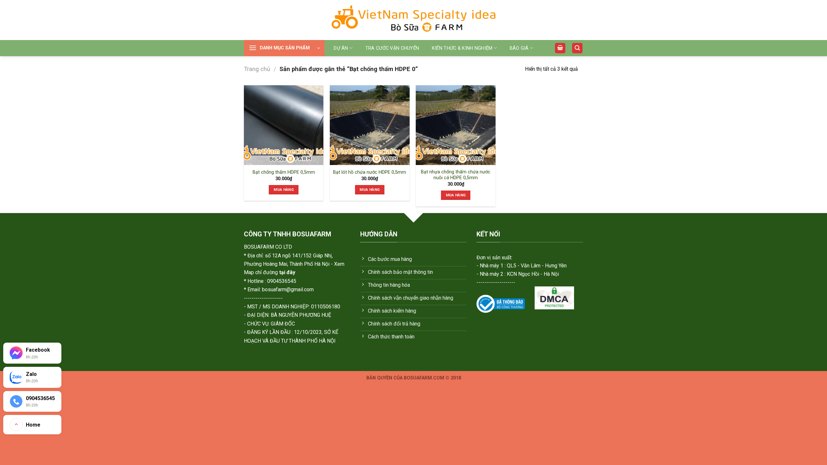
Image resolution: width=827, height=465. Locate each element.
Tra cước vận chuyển (392, 48)
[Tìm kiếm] (577, 48)
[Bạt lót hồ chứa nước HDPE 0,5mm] (370, 125)
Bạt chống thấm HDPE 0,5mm (284, 172)
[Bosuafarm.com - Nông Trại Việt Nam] (413, 20)
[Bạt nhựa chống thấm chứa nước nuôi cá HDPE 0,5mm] (456, 125)
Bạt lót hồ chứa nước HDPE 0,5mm (369, 172)
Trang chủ (257, 69)
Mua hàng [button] (284, 189)
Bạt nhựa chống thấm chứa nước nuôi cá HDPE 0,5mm (455, 175)
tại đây (287, 272)
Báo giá (519, 48)
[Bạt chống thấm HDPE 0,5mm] (284, 125)
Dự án (341, 48)
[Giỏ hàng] (560, 48)
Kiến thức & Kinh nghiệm (462, 48)
